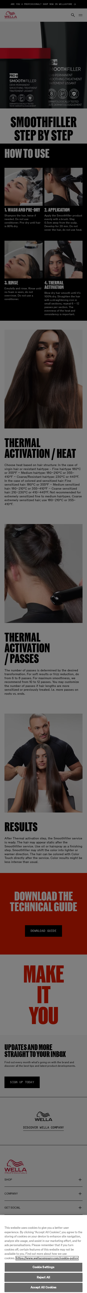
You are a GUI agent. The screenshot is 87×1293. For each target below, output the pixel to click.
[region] (43, 1254)
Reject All (43, 1277)
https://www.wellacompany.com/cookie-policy (47, 1258)
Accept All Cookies (43, 1287)
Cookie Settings (44, 1267)
